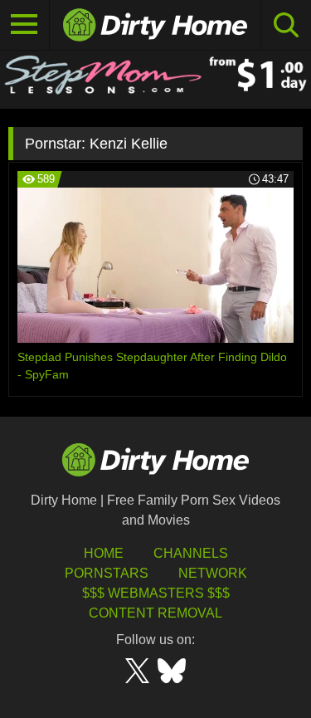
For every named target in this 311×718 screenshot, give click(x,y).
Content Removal (155, 613)
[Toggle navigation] (25, 25)
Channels (190, 553)
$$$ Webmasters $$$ (156, 593)
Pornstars (106, 573)
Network (212, 573)
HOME (104, 553)
